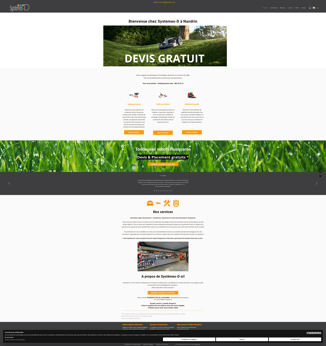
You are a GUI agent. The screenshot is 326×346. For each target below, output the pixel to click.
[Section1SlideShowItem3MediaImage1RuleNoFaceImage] (158, 190)
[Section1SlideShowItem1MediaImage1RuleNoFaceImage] (154, 190)
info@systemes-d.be (168, 2)
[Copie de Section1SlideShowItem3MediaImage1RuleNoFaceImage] (160, 190)
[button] (310, 8)
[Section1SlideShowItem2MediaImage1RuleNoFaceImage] (156, 190)
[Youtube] (320, 176)
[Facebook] (320, 169)
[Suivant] (317, 183)
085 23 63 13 (157, 2)
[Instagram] (320, 172)
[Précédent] (9, 183)
